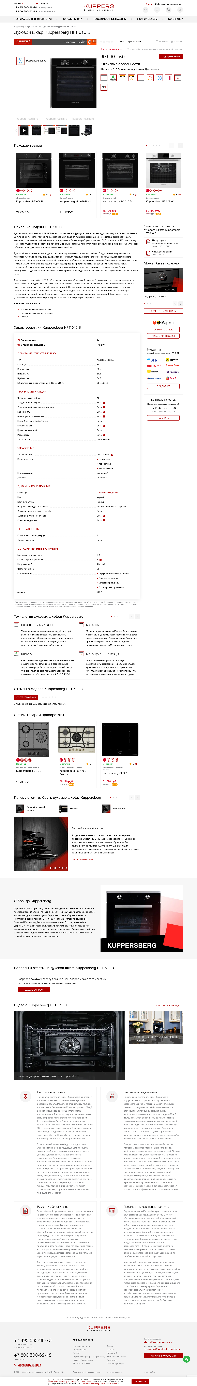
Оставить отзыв (163, 330)
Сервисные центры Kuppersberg (89, 1356)
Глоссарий (112, 1353)
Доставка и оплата (82, 1346)
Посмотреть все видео (167, 1005)
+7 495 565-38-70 (25, 7)
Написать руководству (163, 1356)
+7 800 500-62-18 (25, 11)
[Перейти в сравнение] (157, 10)
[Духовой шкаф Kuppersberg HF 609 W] (163, 170)
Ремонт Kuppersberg (83, 1360)
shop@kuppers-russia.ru (159, 1342)
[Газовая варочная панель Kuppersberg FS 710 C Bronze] (76, 739)
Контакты (112, 1360)
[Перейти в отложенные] (145, 10)
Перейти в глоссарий (83, 859)
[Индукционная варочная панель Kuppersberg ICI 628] (120, 739)
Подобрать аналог (171, 56)
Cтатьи (110, 1349)
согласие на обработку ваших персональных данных (70, 1382)
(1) (136, 195)
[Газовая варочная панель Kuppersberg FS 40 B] (33, 739)
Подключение (80, 1349)
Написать (163, 418)
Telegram (44, 3)
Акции (149, 4)
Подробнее (163, 386)
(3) (50, 195)
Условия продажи (114, 1372)
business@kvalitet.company (162, 1349)
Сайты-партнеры (115, 1363)
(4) (93, 195)
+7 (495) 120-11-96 (163, 407)
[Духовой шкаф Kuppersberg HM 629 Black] (76, 170)
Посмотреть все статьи (163, 311)
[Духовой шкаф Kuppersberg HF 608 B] (33, 170)
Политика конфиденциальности (87, 1372)
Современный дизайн (108, 493)
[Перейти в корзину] (168, 10)
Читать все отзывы (163, 336)
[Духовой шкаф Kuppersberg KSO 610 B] (120, 170)
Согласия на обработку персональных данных (99, 1384)
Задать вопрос (34, 990)
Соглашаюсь (140, 1381)
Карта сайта (149, 1372)
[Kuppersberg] (98, 7)
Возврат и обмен (81, 1363)
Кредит (76, 1353)
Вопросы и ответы (116, 1356)
